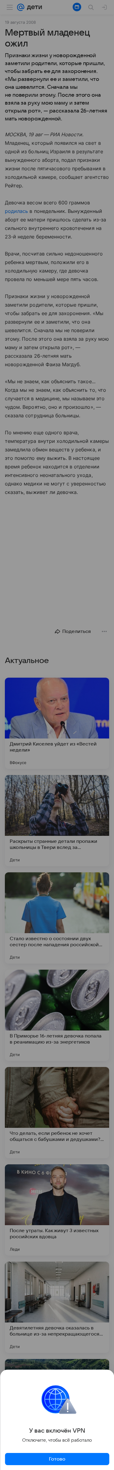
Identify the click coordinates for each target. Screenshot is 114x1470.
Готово (57, 1459)
